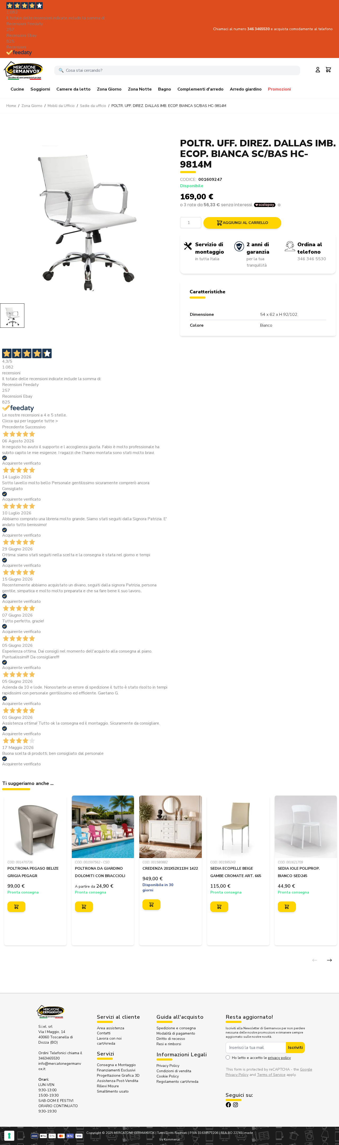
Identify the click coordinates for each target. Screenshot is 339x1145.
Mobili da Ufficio (61, 105)
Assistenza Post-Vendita (117, 1080)
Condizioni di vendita (174, 1071)
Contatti (103, 1033)
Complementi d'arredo (200, 89)
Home (11, 105)
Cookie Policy (168, 1076)
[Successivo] (329, 960)
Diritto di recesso (171, 1038)
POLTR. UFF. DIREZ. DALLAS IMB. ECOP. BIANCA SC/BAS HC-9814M (168, 105)
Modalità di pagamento (176, 1033)
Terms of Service (271, 1074)
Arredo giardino (246, 89)
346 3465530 (259, 29)
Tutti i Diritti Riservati (172, 1133)
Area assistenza (111, 1028)
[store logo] (23, 70)
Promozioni (279, 89)
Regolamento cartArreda (177, 1081)
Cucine (17, 89)
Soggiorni (40, 89)
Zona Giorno (109, 89)
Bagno (164, 89)
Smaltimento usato (113, 1091)
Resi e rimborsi (169, 1044)
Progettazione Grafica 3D (118, 1075)
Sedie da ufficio (93, 105)
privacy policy (279, 1057)
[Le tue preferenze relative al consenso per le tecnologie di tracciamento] (9, 1136)
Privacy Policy (168, 1065)
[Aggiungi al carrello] (16, 906)
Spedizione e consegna (176, 1028)
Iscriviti (295, 1047)
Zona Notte (140, 89)
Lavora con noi (109, 1038)
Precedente (13, 427)
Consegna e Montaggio (116, 1064)
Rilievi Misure (108, 1086)
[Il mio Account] (318, 69)
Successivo (35, 427)
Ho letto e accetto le (261, 1057)
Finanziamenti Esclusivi (116, 1070)
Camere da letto (73, 89)
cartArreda (106, 1043)
